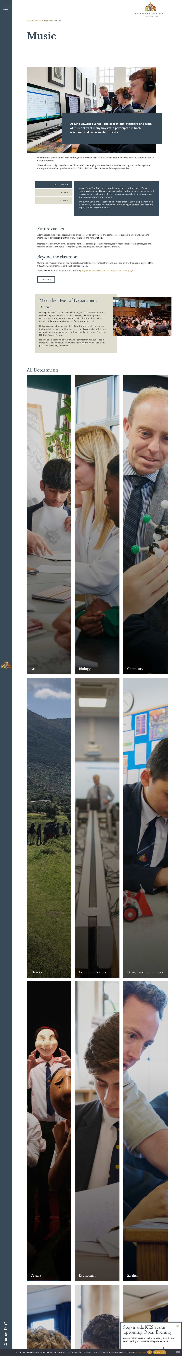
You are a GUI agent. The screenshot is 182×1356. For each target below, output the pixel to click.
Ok (149, 1352)
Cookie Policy (141, 1352)
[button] (178, 1326)
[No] (177, 1352)
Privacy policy (159, 1352)
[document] (91, 678)
